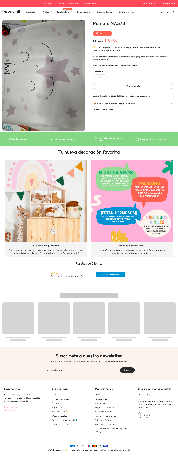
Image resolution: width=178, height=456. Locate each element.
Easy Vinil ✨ (62, 449)
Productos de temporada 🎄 (65, 420)
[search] (162, 12)
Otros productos (59, 415)
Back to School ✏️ (60, 411)
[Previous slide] (6, 3)
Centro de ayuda (149, 3)
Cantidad (98, 71)
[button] (133, 86)
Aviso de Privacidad (104, 411)
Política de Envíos (103, 420)
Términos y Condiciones (106, 415)
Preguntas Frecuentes (105, 407)
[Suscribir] (171, 394)
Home (55, 394)
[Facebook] (140, 415)
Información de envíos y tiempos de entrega (111, 430)
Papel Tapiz (57, 407)
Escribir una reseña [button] (111, 274)
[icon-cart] (173, 12)
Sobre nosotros (11, 407)
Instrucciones (101, 399)
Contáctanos (10, 410)
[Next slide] (137, 3)
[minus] (95, 77)
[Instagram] (147, 415)
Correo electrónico (55, 370)
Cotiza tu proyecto (167, 3)
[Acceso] (167, 12)
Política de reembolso (105, 424)
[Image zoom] (43, 75)
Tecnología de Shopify (120, 449)
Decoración (57, 403)
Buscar (98, 394)
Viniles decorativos (60, 399)
